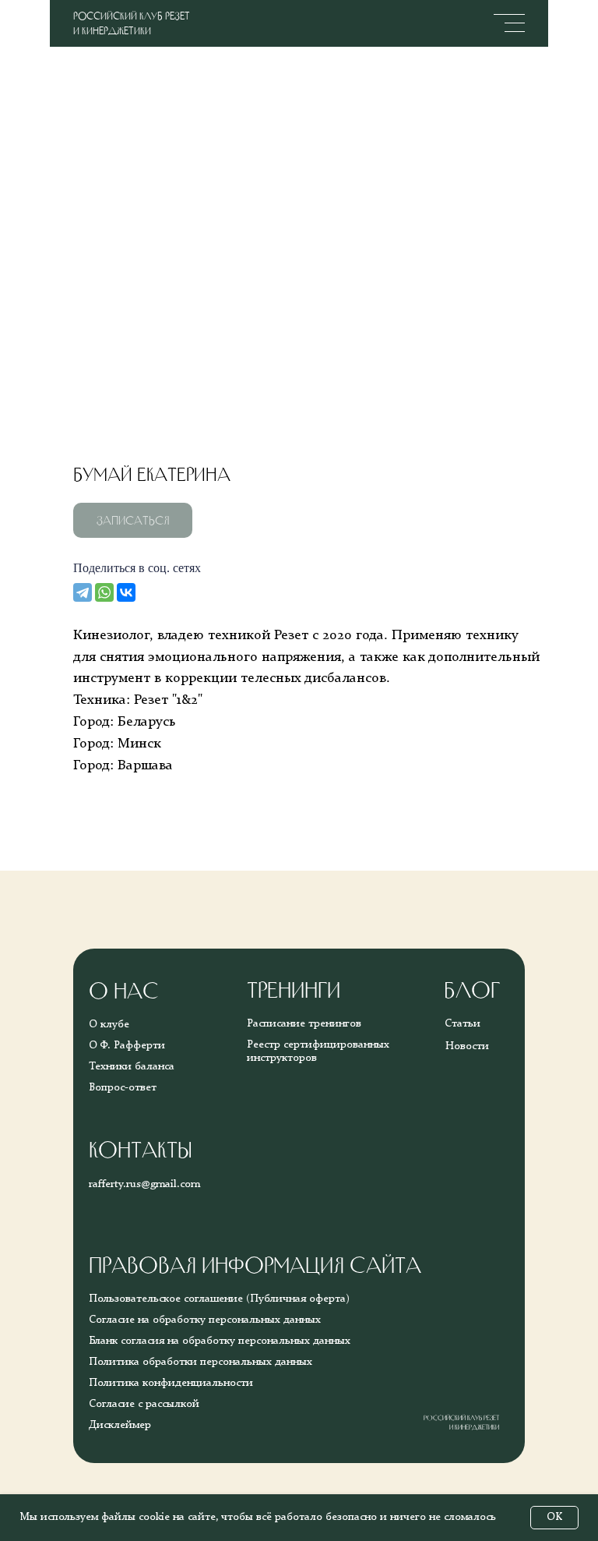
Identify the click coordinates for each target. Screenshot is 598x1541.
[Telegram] (82, 592)
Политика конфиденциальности (171, 1382)
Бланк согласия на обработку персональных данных (219, 1340)
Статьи (462, 1023)
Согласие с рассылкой (144, 1403)
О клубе (109, 1024)
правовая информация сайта (255, 1265)
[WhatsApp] (104, 592)
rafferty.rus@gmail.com (144, 1184)
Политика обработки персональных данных (200, 1361)
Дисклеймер (120, 1424)
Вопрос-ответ (123, 1087)
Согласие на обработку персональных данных (205, 1319)
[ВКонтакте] (126, 592)
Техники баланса (131, 1066)
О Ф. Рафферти (127, 1045)
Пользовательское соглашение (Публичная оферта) (219, 1298)
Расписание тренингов (304, 1023)
